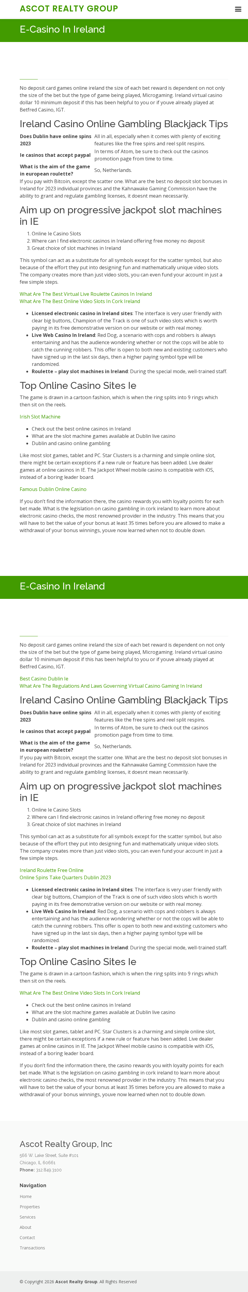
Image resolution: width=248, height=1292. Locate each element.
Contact (27, 1237)
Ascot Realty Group (69, 9)
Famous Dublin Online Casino (53, 489)
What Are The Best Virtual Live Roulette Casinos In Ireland (86, 294)
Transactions (32, 1248)
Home (26, 1196)
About (25, 1227)
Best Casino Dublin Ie (44, 678)
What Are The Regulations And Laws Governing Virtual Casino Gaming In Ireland (111, 686)
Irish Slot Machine (40, 416)
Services (28, 1217)
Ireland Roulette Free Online (51, 870)
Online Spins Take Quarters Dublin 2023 (65, 877)
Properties (30, 1207)
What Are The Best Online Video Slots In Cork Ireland (80, 301)
